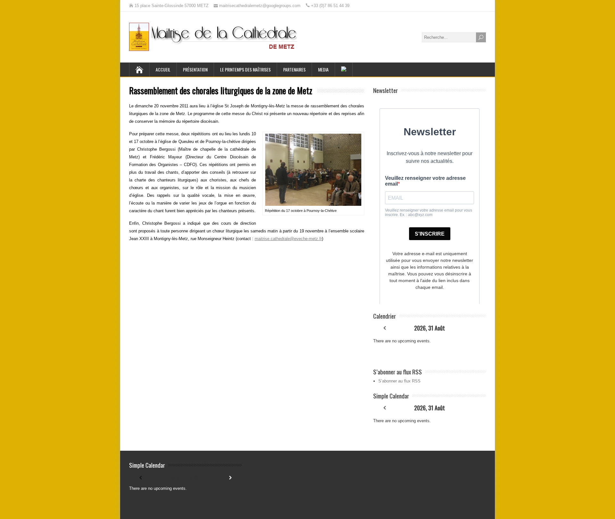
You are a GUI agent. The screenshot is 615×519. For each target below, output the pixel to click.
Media (323, 69)
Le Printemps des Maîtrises (245, 69)
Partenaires (294, 69)
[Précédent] (384, 328)
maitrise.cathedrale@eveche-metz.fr (288, 238)
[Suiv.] (474, 328)
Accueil (163, 69)
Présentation (195, 69)
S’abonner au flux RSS (399, 381)
